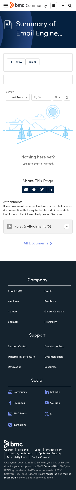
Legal (38, 449)
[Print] (34, 189)
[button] (66, 226)
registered (51, 474)
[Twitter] (42, 189)
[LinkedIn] (50, 189)
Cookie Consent (41, 457)
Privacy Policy (54, 449)
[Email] (26, 189)
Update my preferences (20, 453)
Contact (8, 449)
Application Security (50, 453)
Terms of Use (51, 466)
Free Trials (24, 449)
